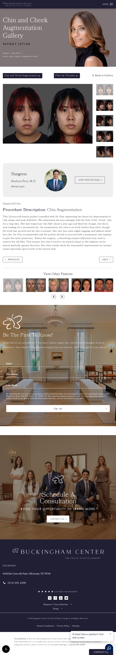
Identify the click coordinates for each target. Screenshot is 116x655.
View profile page (89, 179)
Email (9, 363)
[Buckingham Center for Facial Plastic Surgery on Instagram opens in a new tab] (49, 598)
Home (6, 53)
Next (105, 259)
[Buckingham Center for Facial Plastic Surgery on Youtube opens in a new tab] (61, 598)
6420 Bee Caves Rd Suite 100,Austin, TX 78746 (27, 574)
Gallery (16, 53)
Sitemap (76, 626)
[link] (14, 583)
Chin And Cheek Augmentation (20, 56)
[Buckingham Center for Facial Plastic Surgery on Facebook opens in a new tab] (55, 598)
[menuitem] (49, 598)
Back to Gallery (103, 75)
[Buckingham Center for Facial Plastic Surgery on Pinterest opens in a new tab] (66, 598)
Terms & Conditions (45, 626)
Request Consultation (56, 604)
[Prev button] (54, 297)
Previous (14, 259)
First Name (12, 374)
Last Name (11, 385)
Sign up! (58, 408)
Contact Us (57, 518)
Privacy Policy (63, 626)
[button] (6, 649)
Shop (56, 608)
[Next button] (62, 297)
